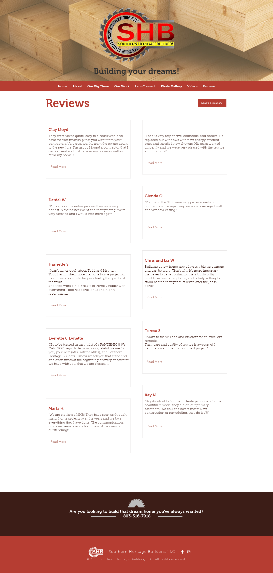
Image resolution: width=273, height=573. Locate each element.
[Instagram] (189, 552)
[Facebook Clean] (182, 552)
